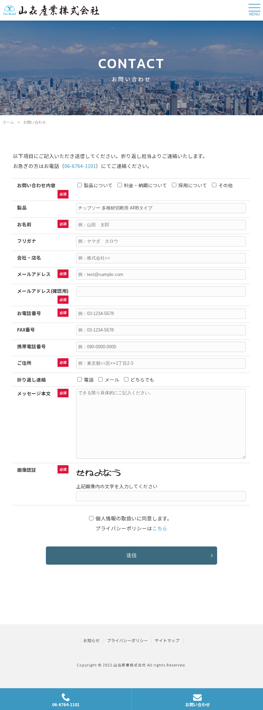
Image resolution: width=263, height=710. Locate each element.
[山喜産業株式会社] (51, 10)
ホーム (8, 122)
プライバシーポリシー (127, 640)
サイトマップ (167, 640)
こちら (159, 528)
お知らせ (91, 640)
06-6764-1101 (80, 165)
